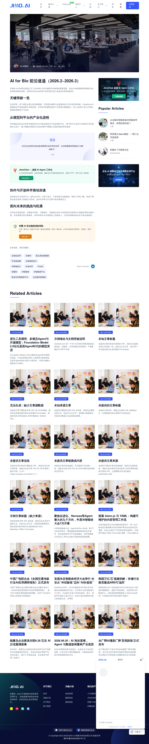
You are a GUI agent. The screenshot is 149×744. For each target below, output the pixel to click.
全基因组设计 (31, 261)
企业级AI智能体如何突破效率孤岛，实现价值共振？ (123, 121)
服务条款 (69, 702)
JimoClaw (66, 3)
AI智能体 (25, 271)
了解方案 (24, 236)
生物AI (28, 255)
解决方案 (51, 5)
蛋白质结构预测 (42, 255)
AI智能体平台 (39, 271)
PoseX (40, 266)
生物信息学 (16, 255)
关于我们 (100, 5)
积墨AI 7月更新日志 (119, 149)
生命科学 (29, 266)
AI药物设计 (16, 266)
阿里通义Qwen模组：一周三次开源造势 (124, 135)
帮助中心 (78, 5)
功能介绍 (47, 697)
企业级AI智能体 (39, 277)
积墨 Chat (91, 702)
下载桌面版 (25, 178)
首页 (41, 5)
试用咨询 (131, 5)
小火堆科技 (92, 693)
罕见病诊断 (16, 261)
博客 (113, 5)
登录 (121, 5)
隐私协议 (69, 697)
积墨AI (25, 66)
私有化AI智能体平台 (20, 277)
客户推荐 (47, 706)
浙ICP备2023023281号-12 (74, 738)
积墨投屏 (91, 706)
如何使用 (69, 693)
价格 (90, 5)
